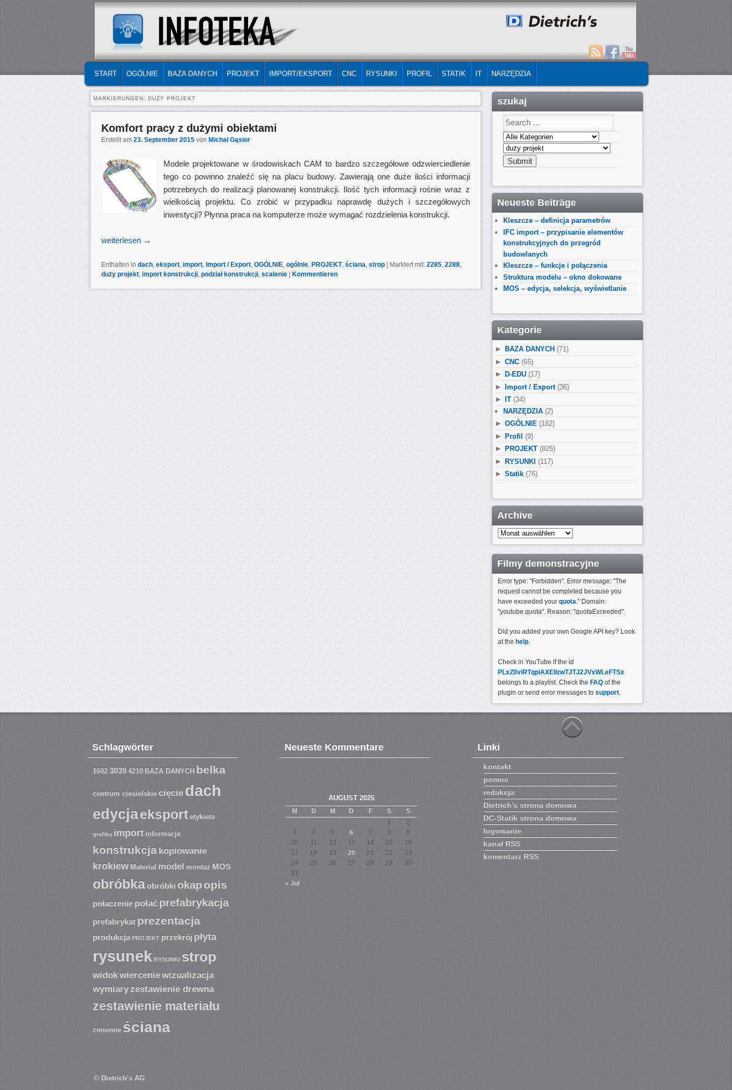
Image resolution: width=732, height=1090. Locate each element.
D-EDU (515, 374)
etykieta (202, 817)
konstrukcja (125, 850)
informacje (163, 834)
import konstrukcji (170, 274)
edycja (115, 814)
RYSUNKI (381, 74)
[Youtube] (629, 52)
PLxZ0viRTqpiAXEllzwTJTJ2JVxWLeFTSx (561, 672)
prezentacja (168, 920)
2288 (452, 264)
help (522, 641)
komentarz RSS (511, 856)
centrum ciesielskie (125, 794)
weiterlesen (126, 240)
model (171, 866)
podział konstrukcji (229, 274)
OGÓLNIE (142, 74)
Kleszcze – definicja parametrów (556, 220)
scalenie (274, 274)
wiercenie (139, 975)
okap (189, 885)
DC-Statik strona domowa (530, 818)
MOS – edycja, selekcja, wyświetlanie (564, 288)
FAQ (596, 682)
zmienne (107, 1030)
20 (351, 852)
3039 (117, 770)
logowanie (502, 830)
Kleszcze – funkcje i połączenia (555, 265)
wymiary (111, 989)
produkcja (111, 937)
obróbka (119, 884)
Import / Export (228, 264)
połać (146, 903)
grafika (102, 834)
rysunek (122, 956)
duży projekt (120, 274)
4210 (135, 771)
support (607, 692)
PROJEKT (243, 74)
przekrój (176, 937)
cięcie (171, 793)
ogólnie (297, 264)
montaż (198, 867)
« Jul (292, 883)
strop (377, 264)
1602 (100, 771)
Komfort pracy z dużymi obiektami (189, 128)
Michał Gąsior (229, 140)
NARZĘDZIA (511, 74)
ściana (355, 264)
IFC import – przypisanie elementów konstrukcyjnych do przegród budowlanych (563, 243)
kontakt (497, 766)
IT (478, 74)
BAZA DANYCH (192, 74)
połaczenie (113, 903)
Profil (419, 74)
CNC (349, 74)
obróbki (161, 886)
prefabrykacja (194, 902)
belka (211, 769)
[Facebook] (612, 52)
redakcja (498, 792)
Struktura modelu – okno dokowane (562, 277)
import (193, 264)
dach (145, 264)
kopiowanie (183, 851)
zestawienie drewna (172, 989)
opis (215, 884)
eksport (168, 264)
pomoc (496, 779)
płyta (205, 936)
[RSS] (596, 52)
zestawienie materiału (156, 1006)
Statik (454, 74)
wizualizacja (188, 975)
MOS (221, 866)
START (105, 74)
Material (143, 867)
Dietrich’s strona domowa (530, 805)
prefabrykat (114, 922)
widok (105, 975)
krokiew (111, 866)
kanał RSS (501, 843)
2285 (434, 264)
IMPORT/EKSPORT (300, 74)
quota (567, 601)
